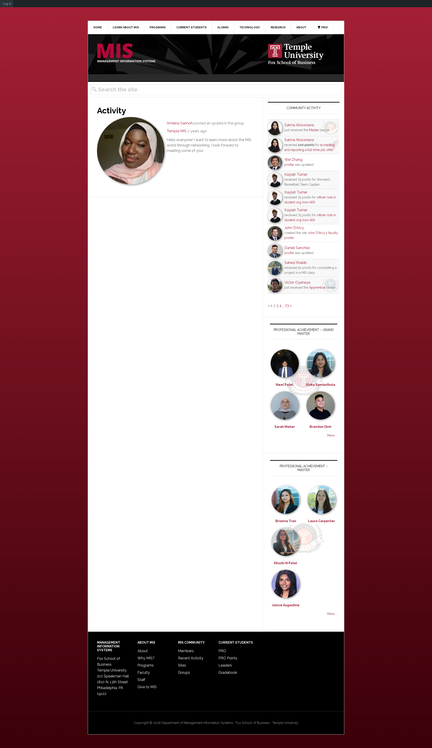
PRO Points (227, 658)
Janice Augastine (285, 605)
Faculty (143, 672)
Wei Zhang (293, 159)
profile (289, 164)
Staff (141, 680)
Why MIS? (146, 658)
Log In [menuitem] (7, 3)
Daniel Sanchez (297, 248)
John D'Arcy (294, 228)
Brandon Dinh (320, 427)
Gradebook (227, 672)
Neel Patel (284, 384)
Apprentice (317, 287)
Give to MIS (147, 687)
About (142, 651)
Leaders (225, 665)
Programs (145, 665)
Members (186, 651)
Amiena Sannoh (180, 123)
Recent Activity (190, 658)
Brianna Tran (285, 521)
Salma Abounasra (299, 125)
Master (314, 130)
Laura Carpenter (321, 521)
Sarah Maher (284, 427)
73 (287, 305)
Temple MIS (126, 53)
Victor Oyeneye (297, 282)
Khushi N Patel (285, 563)
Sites (182, 665)
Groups (184, 672)
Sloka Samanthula (320, 384)
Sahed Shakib (295, 263)
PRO (222, 651)
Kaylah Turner (295, 174)
